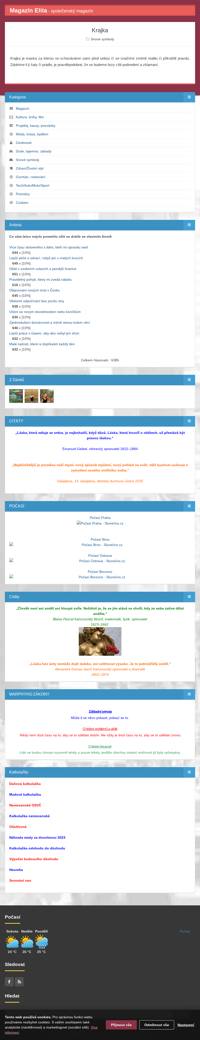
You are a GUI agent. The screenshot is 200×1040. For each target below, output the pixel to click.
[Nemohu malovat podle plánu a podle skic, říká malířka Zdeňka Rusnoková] (16, 396)
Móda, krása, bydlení (32, 134)
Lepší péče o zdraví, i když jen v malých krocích (46, 258)
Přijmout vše (121, 1025)
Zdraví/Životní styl (29, 168)
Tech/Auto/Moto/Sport (32, 185)
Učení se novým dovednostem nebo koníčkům (45, 312)
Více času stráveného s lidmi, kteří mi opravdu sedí (48, 247)
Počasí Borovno (100, 572)
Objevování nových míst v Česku (34, 290)
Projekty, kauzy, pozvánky (35, 126)
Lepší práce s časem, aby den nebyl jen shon (44, 333)
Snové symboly (102, 39)
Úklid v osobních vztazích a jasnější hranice (42, 269)
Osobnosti (23, 143)
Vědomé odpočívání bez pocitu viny (36, 301)
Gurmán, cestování (30, 177)
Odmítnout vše (156, 1025)
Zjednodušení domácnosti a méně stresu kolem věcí (49, 322)
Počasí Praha (100, 518)
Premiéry (23, 194)
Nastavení (186, 1025)
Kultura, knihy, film (30, 117)
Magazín (22, 108)
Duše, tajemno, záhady (33, 151)
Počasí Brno (100, 539)
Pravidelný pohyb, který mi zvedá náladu (40, 279)
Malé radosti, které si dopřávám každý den (42, 344)
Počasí (185, 931)
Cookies (22, 202)
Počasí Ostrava (100, 556)
